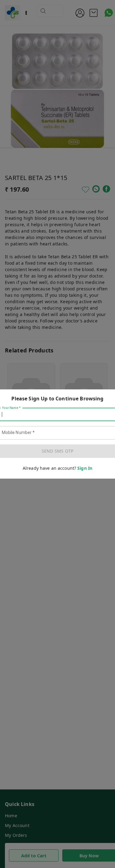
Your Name (11, 408)
